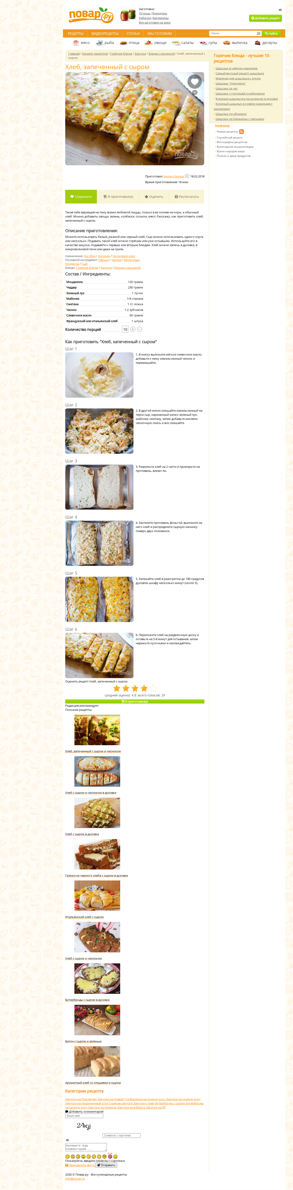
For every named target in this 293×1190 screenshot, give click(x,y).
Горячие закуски (121, 1103)
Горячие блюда (87, 268)
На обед (89, 256)
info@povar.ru (75, 1178)
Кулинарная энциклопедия (235, 147)
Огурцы (144, 13)
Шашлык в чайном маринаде (237, 68)
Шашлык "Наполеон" (231, 83)
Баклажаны (160, 18)
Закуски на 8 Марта (131, 1107)
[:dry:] (94, 1156)
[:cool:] (104, 1156)
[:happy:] (99, 1156)
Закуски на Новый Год (114, 1099)
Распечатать (188, 196)
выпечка (239, 42)
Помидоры (159, 13)
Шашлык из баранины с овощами (240, 119)
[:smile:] (115, 1156)
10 (125, 329)
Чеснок (116, 260)
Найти (272, 33)
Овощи (103, 260)
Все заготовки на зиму (155, 22)
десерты (269, 42)
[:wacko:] (73, 1156)
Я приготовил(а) (120, 196)
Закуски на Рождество (81, 1099)
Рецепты (76, 33)
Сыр (85, 264)
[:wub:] (109, 1155)
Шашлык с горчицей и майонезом (240, 93)
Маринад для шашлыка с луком (238, 78)
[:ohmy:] (83, 1156)
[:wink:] (67, 1156)
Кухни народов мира (231, 151)
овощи (160, 42)
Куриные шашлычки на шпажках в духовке (247, 99)
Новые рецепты (227, 131)
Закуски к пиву (144, 1103)
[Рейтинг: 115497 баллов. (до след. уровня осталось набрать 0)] (187, 176)
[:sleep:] (88, 1156)
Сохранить (83, 196)
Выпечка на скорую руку (148, 1099)
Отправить (107, 1165)
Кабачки (145, 18)
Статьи (133, 33)
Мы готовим (160, 33)
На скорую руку (124, 256)
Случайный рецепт (230, 137)
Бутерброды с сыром (170, 1103)
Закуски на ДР (156, 1107)
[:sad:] (78, 1156)
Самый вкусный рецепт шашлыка (240, 73)
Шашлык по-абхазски (231, 114)
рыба (109, 42)
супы (213, 42)
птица (134, 42)
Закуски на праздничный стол (87, 1103)
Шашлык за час (227, 88)
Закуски (106, 268)
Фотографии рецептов (232, 142)
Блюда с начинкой (127, 268)
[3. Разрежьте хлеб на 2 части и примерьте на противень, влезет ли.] (99, 488)
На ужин (104, 256)
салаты (187, 42)
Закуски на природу (102, 1107)
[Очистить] (259, 33)
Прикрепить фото (81, 1165)
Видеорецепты (105, 33)
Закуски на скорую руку (183, 1099)
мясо (85, 42)
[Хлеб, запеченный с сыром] (134, 118)
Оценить (155, 196)
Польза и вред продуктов (234, 156)
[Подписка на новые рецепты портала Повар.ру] (241, 132)
